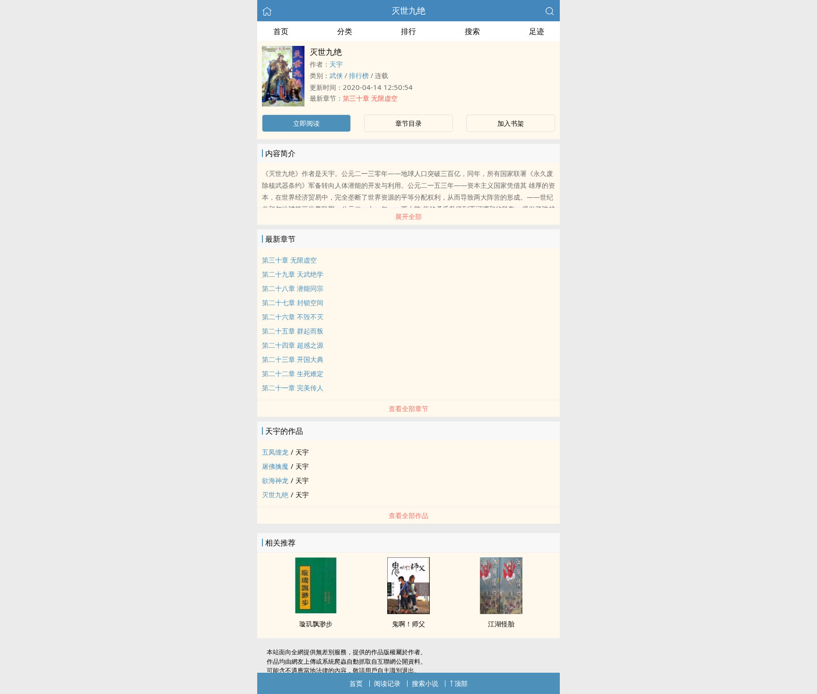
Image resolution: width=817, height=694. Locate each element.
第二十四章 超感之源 (292, 345)
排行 (408, 31)
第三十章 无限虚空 (370, 98)
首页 (280, 31)
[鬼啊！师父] (408, 611)
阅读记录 (387, 683)
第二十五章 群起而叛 (292, 330)
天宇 (336, 64)
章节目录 (408, 123)
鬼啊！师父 (408, 623)
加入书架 (510, 123)
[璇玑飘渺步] (316, 611)
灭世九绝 (408, 10)
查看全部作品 (408, 515)
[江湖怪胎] (501, 611)
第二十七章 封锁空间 (292, 302)
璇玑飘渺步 (315, 623)
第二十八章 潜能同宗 (292, 288)
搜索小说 (425, 683)
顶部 (461, 683)
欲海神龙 (275, 480)
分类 (344, 31)
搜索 (472, 31)
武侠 (336, 75)
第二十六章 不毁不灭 (292, 316)
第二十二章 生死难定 (292, 373)
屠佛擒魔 (275, 466)
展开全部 (408, 216)
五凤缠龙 (275, 452)
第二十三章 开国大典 (292, 359)
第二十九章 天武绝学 (292, 274)
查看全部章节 (408, 408)
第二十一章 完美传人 (292, 387)
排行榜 (359, 75)
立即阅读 (306, 123)
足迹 (536, 31)
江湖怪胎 (501, 623)
